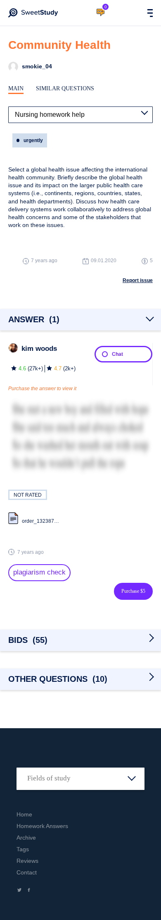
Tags (23, 849)
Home (24, 814)
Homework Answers (42, 826)
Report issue (138, 280)
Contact (27, 872)
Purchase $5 (133, 591)
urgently (33, 140)
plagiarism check (39, 572)
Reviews (27, 860)
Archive (26, 837)
